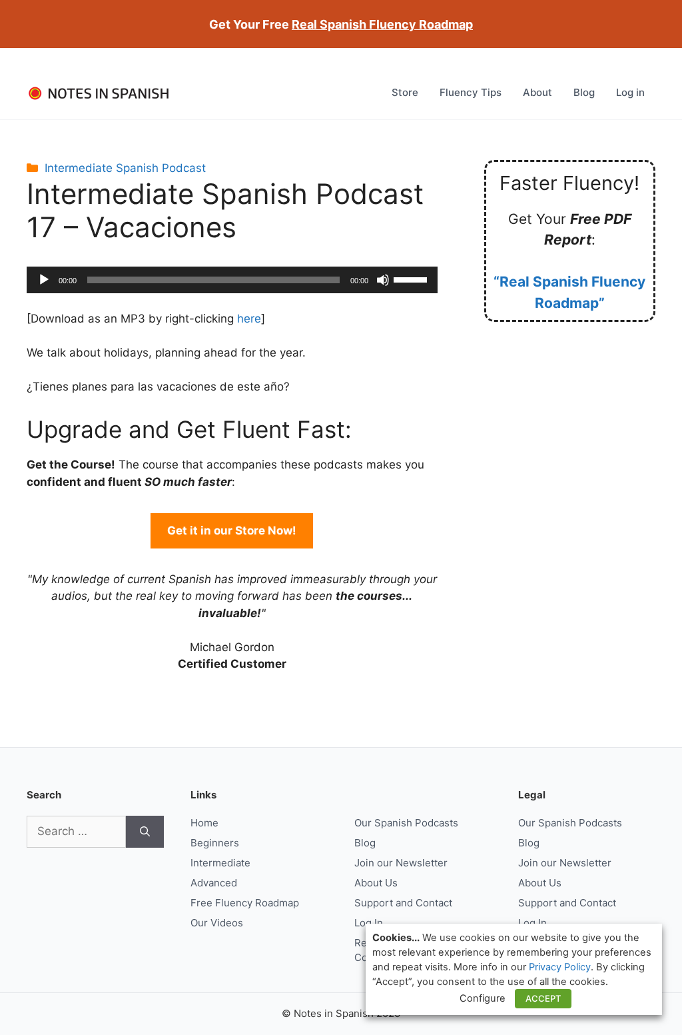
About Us (376, 882)
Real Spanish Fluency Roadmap (382, 24)
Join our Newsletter (401, 862)
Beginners (214, 842)
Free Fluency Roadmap (244, 902)
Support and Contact (403, 902)
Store (405, 92)
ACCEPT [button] (543, 998)
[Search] (145, 832)
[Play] (44, 280)
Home (204, 822)
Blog (584, 92)
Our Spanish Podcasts (406, 822)
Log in (630, 92)
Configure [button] (483, 998)
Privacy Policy (560, 967)
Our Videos (216, 922)
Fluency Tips (471, 92)
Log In (368, 922)
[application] (232, 280)
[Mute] (383, 280)
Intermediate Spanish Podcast (125, 168)
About (537, 92)
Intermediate (220, 862)
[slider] (412, 279)
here (249, 318)
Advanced (213, 882)
